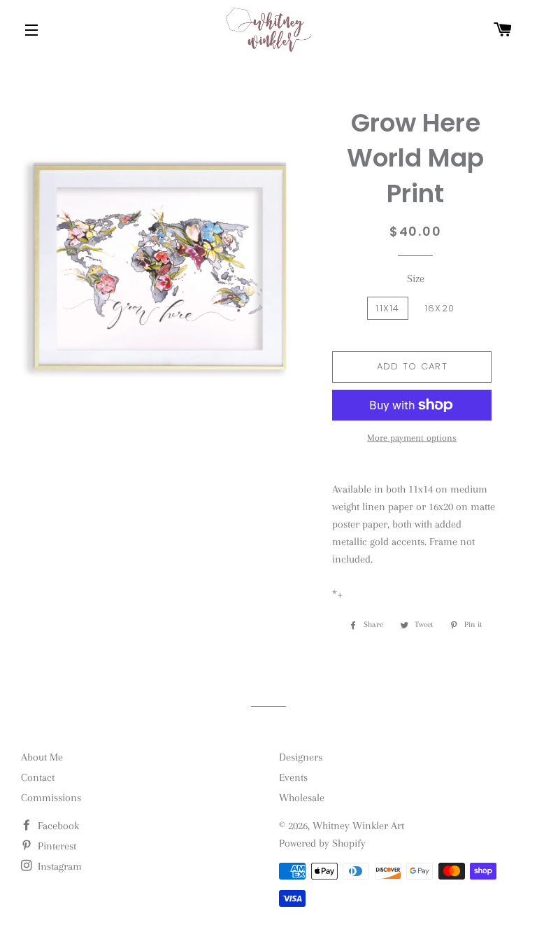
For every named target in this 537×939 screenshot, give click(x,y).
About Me (42, 757)
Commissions (51, 797)
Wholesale (301, 797)
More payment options (412, 437)
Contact (38, 777)
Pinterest (55, 846)
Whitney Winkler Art (358, 825)
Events (293, 777)
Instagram (58, 866)
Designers (300, 757)
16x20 (439, 308)
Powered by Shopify (322, 843)
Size (415, 278)
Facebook (57, 825)
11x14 (387, 308)
